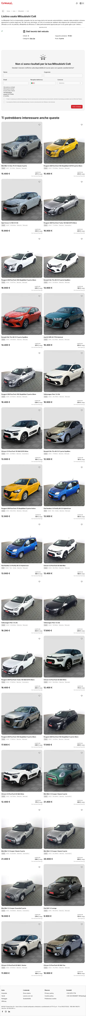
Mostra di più (43, 27)
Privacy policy (49, 993)
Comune (60, 80)
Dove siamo (27, 993)
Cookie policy (49, 996)
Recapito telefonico (36, 80)
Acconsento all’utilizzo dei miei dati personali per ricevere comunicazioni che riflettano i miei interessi (30, 102)
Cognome (47, 72)
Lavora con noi (28, 996)
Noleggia (4, 998)
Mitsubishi (21, 11)
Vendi (3, 996)
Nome (5, 72)
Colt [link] (28, 11)
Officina (3, 1001)
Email (5, 80)
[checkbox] (4, 99)
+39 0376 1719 (71, 993)
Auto (14, 11)
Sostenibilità (27, 998)
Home (8, 11)
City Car (32, 38)
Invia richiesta (76, 107)
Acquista (4, 993)
